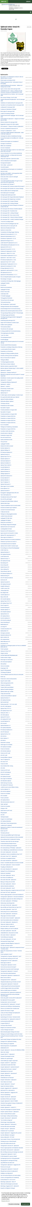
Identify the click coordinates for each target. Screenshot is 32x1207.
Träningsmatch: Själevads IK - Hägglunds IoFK (10, 1164)
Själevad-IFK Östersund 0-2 (6, 475)
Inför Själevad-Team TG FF (6, 603)
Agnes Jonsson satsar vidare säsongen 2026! (10, 88)
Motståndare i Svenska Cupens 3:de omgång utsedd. (12, 378)
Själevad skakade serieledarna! (7, 886)
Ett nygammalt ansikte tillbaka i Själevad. (9, 501)
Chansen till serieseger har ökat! (7, 1056)
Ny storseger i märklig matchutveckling (9, 1115)
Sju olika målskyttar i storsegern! (8, 1135)
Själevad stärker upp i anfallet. (7, 691)
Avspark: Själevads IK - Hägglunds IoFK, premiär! (11, 1132)
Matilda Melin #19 (4, 630)
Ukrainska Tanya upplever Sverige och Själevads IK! (11, 1103)
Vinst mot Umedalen (5, 666)
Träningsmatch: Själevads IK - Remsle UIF (9, 984)
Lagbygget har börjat (5, 289)
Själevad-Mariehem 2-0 (5, 725)
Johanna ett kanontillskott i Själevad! (8, 695)
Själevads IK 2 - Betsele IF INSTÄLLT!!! (8, 372)
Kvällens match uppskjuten (6, 324)
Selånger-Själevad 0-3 (5, 473)
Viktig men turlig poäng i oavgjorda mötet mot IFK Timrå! (13, 890)
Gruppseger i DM (4, 668)
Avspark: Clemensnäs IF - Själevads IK (9, 1118)
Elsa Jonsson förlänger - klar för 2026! (9, 97)
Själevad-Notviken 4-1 (5, 697)
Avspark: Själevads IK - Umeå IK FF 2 (8, 1107)
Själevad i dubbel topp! (5, 1075)
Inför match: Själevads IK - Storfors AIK (9, 852)
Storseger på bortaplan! (6, 162)
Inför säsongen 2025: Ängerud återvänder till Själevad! (12, 197)
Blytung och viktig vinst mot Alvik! (8, 881)
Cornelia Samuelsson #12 (6, 628)
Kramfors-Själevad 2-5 (5, 618)
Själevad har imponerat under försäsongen (10, 969)
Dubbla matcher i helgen (6, 657)
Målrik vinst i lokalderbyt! (6, 145)
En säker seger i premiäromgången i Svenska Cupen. (12, 395)
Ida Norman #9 (4, 579)
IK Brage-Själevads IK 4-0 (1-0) (7, 268)
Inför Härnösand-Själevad (6, 661)
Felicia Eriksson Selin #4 (6, 571)
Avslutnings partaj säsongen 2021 (8, 320)
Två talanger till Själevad (6, 672)
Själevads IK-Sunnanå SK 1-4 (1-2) (8, 249)
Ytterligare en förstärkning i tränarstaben (9, 426)
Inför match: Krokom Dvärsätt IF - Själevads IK (10, 917)
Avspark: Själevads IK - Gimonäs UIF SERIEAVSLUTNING (12, 1050)
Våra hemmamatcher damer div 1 (8, 802)
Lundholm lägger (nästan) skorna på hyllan (10, 988)
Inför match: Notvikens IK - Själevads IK (9, 860)
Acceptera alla (25, 1204)
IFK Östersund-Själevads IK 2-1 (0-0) (8, 259)
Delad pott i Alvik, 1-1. (5, 712)
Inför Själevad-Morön (5, 616)
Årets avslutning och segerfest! (7, 1043)
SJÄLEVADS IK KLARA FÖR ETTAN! (8, 1064)
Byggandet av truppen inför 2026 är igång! (10, 124)
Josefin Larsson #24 (5, 588)
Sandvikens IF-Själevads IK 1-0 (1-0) (8, 238)
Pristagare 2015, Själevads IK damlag (8, 1041)
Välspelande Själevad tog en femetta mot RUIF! (11, 981)
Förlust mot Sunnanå (5, 774)
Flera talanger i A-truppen (6, 278)
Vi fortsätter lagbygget (5, 295)
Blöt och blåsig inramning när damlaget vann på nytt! (12, 1152)
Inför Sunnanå (4, 723)
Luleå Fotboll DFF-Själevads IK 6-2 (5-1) (9, 242)
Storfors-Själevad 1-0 (5, 789)
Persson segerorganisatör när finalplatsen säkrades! (12, 1147)
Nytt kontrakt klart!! (5, 702)
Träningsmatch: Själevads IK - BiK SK (8, 964)
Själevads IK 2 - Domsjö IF (6, 380)
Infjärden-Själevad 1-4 (5, 609)
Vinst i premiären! (4, 178)
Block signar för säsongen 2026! (8, 111)
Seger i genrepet (4, 804)
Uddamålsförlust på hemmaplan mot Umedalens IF (12, 169)
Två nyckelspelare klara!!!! (6, 337)
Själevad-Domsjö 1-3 (5, 558)
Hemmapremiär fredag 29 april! (7, 941)
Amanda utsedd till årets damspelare (8, 345)
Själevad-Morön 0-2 (5, 613)
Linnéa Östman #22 (5, 556)
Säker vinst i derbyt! (5, 1052)
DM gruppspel (4, 812)
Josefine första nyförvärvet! (6, 516)
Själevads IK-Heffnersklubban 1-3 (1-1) (9, 274)
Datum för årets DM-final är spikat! (8, 1113)
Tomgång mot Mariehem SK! (7, 866)
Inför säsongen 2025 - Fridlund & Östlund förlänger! (12, 217)
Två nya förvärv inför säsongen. (7, 300)
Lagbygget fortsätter (5, 283)
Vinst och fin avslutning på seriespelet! (9, 845)
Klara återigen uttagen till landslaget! (8, 524)
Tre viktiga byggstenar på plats (7, 362)
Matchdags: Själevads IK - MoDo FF (8, 1181)
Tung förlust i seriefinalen (6, 1105)
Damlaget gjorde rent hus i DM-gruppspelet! (10, 1158)
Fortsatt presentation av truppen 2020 (9, 409)
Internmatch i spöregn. (5, 742)
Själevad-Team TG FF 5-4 (6, 456)
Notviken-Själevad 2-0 (5, 448)
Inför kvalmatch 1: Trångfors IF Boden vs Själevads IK (12, 126)
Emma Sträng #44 (4, 565)
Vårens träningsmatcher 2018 (7, 683)
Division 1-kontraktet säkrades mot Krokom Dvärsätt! (12, 862)
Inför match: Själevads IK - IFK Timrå (8, 939)
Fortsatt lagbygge (4, 339)
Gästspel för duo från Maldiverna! (8, 871)
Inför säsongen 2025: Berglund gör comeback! (11, 199)
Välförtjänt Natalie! (4, 816)
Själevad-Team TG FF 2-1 (6, 601)
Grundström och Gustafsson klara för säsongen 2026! (12, 105)
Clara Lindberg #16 (5, 569)
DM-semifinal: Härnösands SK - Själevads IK (10, 1149)
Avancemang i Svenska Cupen (7, 388)
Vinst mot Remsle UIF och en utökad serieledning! (11, 153)
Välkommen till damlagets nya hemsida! (9, 1183)
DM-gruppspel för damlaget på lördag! (9, 1160)
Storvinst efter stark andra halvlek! (8, 1126)
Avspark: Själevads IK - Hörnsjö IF (8, 1084)
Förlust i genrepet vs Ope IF (6, 954)
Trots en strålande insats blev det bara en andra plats (12, 674)
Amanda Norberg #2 (5, 607)
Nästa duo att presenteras (6, 287)
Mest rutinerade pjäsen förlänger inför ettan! (10, 1031)
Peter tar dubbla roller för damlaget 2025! (9, 190)
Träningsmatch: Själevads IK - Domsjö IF (9, 971)
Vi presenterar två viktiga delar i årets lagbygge (11, 281)
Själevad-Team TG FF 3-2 (6, 708)
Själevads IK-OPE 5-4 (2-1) (6, 247)
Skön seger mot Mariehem (6, 778)
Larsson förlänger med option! (7, 1029)
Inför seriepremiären (5, 639)
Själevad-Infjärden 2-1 (5, 480)
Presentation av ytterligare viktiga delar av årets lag (11, 347)
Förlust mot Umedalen (5, 793)
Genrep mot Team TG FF (6, 651)
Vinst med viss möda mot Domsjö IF (8, 967)
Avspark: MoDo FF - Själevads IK (8, 1054)
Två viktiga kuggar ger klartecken (8, 315)
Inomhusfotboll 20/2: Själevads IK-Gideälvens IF (11, 992)
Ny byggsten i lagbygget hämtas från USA (10, 492)
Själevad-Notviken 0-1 (5, 552)
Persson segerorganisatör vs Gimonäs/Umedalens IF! (12, 894)
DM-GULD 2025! (4, 171)
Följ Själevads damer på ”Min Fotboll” (9, 497)
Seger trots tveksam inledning (7, 1086)
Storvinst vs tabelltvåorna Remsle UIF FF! (9, 128)
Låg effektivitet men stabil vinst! (7, 1162)
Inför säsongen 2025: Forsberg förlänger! (9, 203)
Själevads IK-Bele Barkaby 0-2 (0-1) (8, 236)
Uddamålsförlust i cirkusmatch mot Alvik (9, 932)
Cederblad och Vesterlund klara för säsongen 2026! (12, 102)
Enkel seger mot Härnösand (7, 659)
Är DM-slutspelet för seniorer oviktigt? (9, 1156)
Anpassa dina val (5, 1201)
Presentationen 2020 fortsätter (7, 405)
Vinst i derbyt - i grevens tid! (6, 165)
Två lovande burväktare (5, 326)
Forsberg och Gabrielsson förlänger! (8, 109)
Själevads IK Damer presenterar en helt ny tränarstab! (12, 837)
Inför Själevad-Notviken (6, 554)
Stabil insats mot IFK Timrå (6, 810)
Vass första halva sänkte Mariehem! (8, 973)
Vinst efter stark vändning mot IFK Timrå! (9, 958)
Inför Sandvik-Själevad (5, 599)
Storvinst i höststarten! (5, 147)
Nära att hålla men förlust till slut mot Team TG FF (11, 907)
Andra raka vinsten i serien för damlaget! (9, 176)
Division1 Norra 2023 (5, 291)
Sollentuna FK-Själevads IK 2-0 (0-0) (8, 251)
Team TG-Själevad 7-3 (5, 482)
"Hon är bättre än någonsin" (6, 1120)
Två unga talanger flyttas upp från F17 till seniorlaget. (12, 312)
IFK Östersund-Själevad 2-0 (6, 729)
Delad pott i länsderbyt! (6, 873)
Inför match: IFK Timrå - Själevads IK (8, 892)
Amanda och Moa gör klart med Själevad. (9, 355)
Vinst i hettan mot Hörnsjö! (6, 1081)
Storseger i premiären (5, 633)
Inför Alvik (3, 768)
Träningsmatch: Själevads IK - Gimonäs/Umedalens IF (12, 896)
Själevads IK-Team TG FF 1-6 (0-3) (8, 261)
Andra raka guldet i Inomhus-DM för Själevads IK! (11, 997)
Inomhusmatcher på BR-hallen (7, 1021)
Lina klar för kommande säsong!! (8, 509)
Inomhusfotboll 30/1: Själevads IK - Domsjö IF (10, 1004)
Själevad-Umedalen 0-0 (5, 463)
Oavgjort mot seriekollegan (6, 819)
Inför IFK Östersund (5, 731)
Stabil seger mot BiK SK (6, 962)
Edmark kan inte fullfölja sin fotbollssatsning (10, 1006)
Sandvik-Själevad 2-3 (5, 594)
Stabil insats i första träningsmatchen (9, 823)
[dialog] (16, 1198)
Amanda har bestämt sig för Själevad (9, 507)
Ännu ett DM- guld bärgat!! (6, 499)
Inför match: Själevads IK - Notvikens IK (9, 913)
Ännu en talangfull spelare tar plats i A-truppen (10, 276)
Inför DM (2, 814)
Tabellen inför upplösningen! (7, 1058)
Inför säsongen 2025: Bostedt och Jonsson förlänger (12, 188)
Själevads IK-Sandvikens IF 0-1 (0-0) (8, 266)
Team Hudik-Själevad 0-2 (6, 494)
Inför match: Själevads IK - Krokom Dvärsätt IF (10, 864)
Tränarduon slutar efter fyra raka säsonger (10, 841)
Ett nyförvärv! (3, 285)
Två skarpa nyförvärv (5, 403)
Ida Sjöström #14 (4, 643)
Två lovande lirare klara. (6, 302)
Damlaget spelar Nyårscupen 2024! (8, 194)
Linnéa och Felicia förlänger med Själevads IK (10, 1012)
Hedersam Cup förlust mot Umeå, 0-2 (9, 541)
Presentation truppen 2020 (6, 435)
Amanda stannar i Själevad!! (6, 433)
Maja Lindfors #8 (4, 596)
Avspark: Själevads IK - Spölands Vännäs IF (10, 1067)
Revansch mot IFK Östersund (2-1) (8, 531)
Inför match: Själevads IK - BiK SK (8, 875)
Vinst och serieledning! (5, 1094)
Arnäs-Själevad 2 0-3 (5, 488)
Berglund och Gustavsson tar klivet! (8, 1027)
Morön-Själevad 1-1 (5, 738)
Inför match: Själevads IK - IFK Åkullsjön (9, 900)
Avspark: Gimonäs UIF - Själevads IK (8, 1096)
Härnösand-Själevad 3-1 (6, 460)
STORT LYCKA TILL (4, 550)
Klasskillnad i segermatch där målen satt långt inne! (12, 898)
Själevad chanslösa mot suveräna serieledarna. (11, 539)
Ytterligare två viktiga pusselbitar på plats (9, 353)
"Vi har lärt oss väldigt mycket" (7, 221)
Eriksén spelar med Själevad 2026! (8, 80)
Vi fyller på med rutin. (5, 511)
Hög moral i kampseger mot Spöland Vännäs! (10, 1109)
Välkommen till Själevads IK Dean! (8, 227)
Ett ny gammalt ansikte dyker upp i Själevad (10, 397)
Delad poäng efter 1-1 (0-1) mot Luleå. (9, 704)
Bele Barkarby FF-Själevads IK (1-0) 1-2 (9, 264)
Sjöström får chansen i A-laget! (7, 1010)
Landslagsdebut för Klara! (6, 528)
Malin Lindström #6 (5, 637)
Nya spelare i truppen (5, 407)
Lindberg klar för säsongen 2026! (8, 107)
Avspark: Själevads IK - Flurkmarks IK (8, 1124)
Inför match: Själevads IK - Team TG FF (9, 909)
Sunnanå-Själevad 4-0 (5, 721)
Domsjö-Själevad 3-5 (5, 477)
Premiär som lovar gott (5, 1166)
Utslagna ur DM (4, 808)
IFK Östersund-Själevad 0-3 (6, 452)
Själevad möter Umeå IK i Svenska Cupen (9, 545)
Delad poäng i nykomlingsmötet (7, 903)
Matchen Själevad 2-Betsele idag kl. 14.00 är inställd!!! (12, 368)
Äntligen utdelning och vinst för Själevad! (9, 928)
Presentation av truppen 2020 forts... (8, 416)
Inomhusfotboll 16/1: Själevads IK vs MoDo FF (10, 1019)
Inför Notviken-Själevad (6, 751)
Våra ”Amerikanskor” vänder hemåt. (8, 304)
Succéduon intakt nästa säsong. (7, 431)
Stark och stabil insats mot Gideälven (9, 990)
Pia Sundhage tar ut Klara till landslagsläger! (10, 548)
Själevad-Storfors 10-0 (5, 734)
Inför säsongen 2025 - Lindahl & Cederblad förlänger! (12, 219)
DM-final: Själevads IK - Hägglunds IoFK (9, 1092)
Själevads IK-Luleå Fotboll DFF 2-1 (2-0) (9, 270)
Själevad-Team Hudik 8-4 (6, 465)
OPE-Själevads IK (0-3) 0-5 (6, 272)
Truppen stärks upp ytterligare (7, 687)
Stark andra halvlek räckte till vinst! (8, 1143)
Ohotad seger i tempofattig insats (8, 1122)
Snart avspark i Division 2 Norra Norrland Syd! (10, 1139)
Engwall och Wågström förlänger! (8, 1188)
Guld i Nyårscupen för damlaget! (7, 192)
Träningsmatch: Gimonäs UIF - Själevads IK (10, 1145)
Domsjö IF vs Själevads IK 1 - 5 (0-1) (8, 130)
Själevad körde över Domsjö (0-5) (8, 526)
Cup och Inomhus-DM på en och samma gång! (10, 1175)
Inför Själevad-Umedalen (6, 746)
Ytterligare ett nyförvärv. (6, 390)
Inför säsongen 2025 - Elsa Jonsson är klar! (10, 215)
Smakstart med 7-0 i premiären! (7, 1130)
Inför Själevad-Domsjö (5, 560)
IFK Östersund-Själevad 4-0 (6, 573)
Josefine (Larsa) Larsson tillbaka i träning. (10, 787)
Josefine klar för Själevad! (6, 825)
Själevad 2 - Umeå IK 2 (5, 386)
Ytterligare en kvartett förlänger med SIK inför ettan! (11, 1034)
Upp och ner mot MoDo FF (6, 1014)
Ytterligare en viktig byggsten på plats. (9, 514)
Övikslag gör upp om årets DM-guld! (8, 1141)
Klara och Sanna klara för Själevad (8, 357)
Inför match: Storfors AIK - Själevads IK (9, 905)
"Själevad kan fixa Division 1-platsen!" (9, 1069)
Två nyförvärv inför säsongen (7, 328)
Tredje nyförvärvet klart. (6, 693)
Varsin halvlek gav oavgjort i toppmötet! (9, 1060)
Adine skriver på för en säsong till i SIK (9, 225)
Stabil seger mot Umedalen (6, 744)
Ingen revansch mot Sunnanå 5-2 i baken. (9, 533)
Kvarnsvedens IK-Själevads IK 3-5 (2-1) (9, 255)
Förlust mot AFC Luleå (5, 753)
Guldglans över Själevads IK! (7, 1173)
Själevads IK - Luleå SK (5, 384)
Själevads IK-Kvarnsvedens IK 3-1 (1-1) (9, 234)
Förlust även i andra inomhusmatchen (9, 678)
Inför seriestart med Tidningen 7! (7, 184)
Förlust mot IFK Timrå (5, 770)
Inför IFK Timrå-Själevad (6, 772)
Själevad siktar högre (5, 503)
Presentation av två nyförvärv (7, 351)
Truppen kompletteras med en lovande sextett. (11, 505)
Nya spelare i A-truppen (6, 412)
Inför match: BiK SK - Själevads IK (8, 926)
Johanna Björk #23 (5, 590)
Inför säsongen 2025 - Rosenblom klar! (9, 210)
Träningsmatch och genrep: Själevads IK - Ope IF (11, 956)
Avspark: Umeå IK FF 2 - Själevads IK (8, 1062)
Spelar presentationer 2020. (6, 439)
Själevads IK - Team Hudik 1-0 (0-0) (8, 257)
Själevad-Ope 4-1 (4, 392)
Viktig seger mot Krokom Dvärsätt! (8, 915)
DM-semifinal (3, 663)
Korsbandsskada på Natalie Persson (8, 843)
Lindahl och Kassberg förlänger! (7, 113)
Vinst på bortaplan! (5, 167)
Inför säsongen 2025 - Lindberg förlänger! (9, 213)
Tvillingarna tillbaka (5, 359)
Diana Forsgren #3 (4, 605)
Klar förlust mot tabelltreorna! (7, 877)
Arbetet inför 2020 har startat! (7, 446)
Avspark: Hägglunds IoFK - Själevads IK (9, 1088)
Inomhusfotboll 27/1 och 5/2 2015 (8, 1179)
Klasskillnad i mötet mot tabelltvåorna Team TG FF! (11, 854)
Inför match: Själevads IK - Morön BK (8, 930)
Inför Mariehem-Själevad (6, 780)
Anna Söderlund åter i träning (7, 765)
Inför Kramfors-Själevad (6, 620)
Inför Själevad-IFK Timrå (6, 719)
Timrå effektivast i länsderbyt (7, 937)
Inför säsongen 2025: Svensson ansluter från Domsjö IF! (13, 186)
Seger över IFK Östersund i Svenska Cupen (10, 322)
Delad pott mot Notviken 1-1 (7, 522)
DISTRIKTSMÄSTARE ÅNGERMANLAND (9, 655)
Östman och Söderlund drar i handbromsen (10, 1008)
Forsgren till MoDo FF (5, 1023)
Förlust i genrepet (4, 649)
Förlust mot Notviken (5, 748)
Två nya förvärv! (4, 441)
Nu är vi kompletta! (5, 424)
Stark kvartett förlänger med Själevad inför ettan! (11, 1039)
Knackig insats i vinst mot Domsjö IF (8, 1002)
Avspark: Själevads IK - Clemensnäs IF (9, 1073)
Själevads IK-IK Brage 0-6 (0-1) (7, 240)
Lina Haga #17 (4, 626)
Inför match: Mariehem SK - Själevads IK (9, 869)
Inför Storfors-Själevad (5, 791)
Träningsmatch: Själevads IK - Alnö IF (8, 1154)
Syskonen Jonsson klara (6, 230)
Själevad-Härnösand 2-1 (6, 484)
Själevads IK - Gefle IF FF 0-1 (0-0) (8, 253)
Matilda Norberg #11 (5, 575)
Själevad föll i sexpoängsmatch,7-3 (8, 535)
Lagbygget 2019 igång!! (6, 520)
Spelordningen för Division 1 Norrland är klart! (10, 1017)
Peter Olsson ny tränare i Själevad (8, 364)
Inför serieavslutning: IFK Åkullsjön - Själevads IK (11, 847)
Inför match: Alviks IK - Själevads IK (8, 934)
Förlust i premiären (5, 797)
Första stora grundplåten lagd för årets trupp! (10, 835)
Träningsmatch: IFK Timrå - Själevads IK (9, 960)
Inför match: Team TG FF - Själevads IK (9, 856)
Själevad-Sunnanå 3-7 (5, 490)
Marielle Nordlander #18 (6, 635)
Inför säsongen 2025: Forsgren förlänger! (9, 201)
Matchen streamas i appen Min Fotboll (9, 366)
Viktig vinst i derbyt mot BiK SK (7, 924)
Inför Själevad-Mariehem (6, 727)
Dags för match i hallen (5, 680)
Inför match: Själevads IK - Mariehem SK (9, 922)
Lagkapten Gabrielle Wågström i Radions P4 (10, 943)
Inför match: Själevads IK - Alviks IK (8, 883)
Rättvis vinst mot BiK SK (6, 977)
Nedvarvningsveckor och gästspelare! (9, 1045)
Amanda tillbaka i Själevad (6, 757)
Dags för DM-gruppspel (6, 670)
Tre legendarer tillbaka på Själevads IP (9, 382)
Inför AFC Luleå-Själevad (6, 706)
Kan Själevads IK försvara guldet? (8, 1000)
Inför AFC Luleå (4, 755)
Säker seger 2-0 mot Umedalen (7, 486)
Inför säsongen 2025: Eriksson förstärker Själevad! (11, 208)
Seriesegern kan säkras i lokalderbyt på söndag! (11, 136)
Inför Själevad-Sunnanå (5, 584)
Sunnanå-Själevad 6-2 (5, 467)
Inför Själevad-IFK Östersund (7, 785)
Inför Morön (3, 740)
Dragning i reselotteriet (5, 685)
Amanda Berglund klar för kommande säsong (10, 308)
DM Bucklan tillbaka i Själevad (7, 401)
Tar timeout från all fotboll (6, 1025)
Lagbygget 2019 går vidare (6, 518)
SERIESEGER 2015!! (5, 1047)
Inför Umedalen (4, 795)
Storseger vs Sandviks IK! (6, 143)
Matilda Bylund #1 (4, 624)
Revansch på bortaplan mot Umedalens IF (10, 141)
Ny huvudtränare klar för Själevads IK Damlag (10, 839)
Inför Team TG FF (4, 761)
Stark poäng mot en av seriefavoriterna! (9, 911)
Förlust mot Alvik (4, 763)
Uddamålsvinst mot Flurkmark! (7, 1077)
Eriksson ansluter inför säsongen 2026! (9, 122)
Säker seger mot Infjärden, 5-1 (7, 537)
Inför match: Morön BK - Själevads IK (8, 879)
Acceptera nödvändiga (14, 1204)
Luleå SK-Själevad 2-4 (5, 469)
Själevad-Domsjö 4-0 (5, 454)
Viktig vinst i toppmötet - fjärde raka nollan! (10, 158)
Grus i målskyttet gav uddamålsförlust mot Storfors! (12, 849)
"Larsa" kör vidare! (4, 335)
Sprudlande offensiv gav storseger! (8, 1098)
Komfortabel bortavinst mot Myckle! (8, 543)
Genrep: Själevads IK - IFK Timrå (7, 1137)
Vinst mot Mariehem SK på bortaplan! (9, 160)
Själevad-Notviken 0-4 (5, 471)
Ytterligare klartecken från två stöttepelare (9, 306)
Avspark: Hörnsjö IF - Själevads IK (8, 1128)
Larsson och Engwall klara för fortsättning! (10, 1177)
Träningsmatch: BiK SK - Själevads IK (8, 979)
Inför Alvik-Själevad (5, 714)
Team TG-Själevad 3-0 (5, 759)
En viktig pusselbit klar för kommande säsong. (11, 331)
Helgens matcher (4, 653)
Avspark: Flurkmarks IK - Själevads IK (8, 1079)
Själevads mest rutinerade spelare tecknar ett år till (11, 310)
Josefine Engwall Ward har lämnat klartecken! (10, 986)
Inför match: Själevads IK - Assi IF (8, 888)
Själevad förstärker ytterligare (7, 399)
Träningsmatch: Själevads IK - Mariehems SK (10, 975)
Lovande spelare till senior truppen (8, 349)
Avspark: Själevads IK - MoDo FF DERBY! (9, 1101)
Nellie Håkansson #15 (5, 641)
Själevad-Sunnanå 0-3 (5, 582)
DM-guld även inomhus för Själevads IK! (9, 1171)
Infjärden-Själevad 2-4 (5, 458)
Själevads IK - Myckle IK (6, 370)
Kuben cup (3, 676)
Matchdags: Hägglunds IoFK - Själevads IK (10, 1186)
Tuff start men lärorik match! (7, 945)
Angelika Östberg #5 (5, 586)
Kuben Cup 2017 (4, 830)
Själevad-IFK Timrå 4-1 (5, 717)
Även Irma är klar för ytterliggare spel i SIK (9, 223)
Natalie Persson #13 (5, 567)
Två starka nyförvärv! (5, 832)
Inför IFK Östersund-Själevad (7, 577)
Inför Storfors (3, 736)
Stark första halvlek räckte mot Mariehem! (9, 920)
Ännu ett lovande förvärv (6, 437)
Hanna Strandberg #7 (5, 622)
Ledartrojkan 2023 (4, 293)
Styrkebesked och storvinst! (7, 1071)
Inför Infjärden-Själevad (6, 611)
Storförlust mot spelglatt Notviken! (8, 858)
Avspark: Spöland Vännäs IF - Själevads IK (10, 1111)
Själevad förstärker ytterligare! (7, 689)
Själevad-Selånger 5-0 (5, 450)
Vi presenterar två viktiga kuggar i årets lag (10, 232)
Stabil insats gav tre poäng (6, 782)
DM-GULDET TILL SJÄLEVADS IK (8, 1090)
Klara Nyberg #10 (4, 562)
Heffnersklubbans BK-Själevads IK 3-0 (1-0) (10, 244)
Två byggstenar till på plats (6, 298)
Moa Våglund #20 (4, 592)
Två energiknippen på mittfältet (7, 333)
